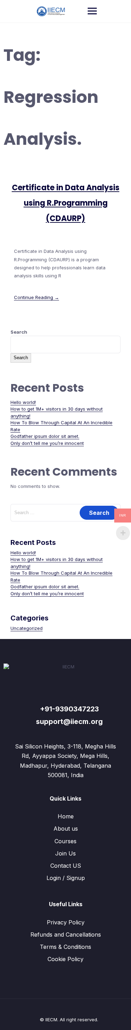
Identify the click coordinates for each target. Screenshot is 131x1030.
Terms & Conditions (65, 946)
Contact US (65, 865)
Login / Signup (65, 877)
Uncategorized (26, 628)
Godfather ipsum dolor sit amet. (44, 436)
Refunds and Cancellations (65, 934)
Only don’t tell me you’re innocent (47, 443)
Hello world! (23, 402)
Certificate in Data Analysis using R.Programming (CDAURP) (65, 203)
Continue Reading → (36, 297)
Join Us (65, 853)
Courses (65, 841)
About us (65, 828)
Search (18, 332)
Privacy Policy (66, 922)
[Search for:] (65, 512)
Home (66, 816)
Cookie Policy (65, 959)
